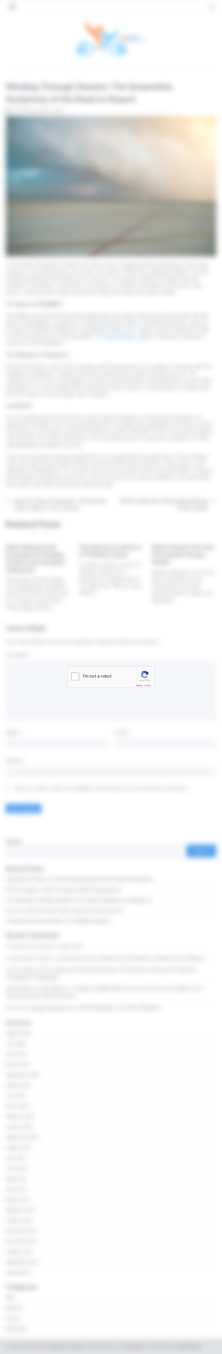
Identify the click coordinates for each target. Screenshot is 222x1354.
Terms (147, 685)
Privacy (139, 685)
